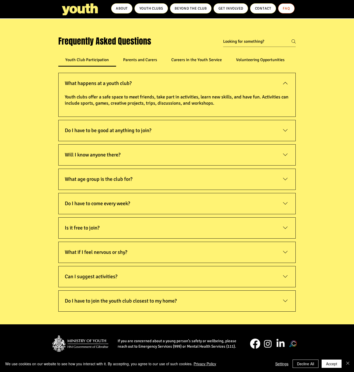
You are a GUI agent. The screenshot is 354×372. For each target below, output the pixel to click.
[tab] (87, 60)
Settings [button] (281, 363)
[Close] (348, 364)
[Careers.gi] (293, 344)
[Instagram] (268, 344)
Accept (331, 363)
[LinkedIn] (280, 344)
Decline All (305, 363)
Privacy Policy (205, 363)
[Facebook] (255, 344)
